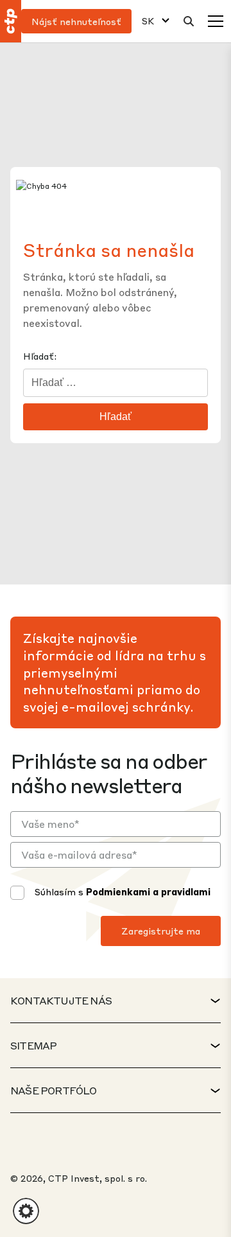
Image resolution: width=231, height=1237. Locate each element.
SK (148, 20)
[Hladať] (189, 21)
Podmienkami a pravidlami (148, 891)
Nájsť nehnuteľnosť (76, 21)
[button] (26, 1211)
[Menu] (215, 21)
